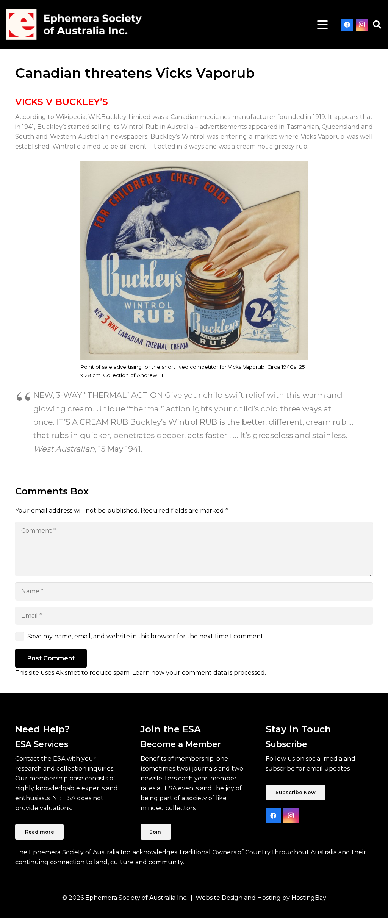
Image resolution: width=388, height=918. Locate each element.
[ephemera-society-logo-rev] (74, 24)
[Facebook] (347, 25)
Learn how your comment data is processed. (199, 672)
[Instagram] (362, 25)
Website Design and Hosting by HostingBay (261, 897)
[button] (322, 24)
